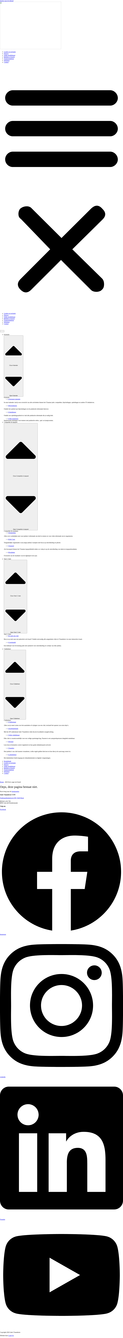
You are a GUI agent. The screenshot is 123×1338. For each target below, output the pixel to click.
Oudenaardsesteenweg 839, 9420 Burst (12, 798)
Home (2, 782)
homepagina (15, 791)
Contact (6, 62)
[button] (61, 188)
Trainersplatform (9, 59)
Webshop (7, 60)
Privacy (24, 1332)
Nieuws (6, 53)
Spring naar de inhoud (6, 1)
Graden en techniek (10, 52)
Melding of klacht (9, 57)
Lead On (11, 1335)
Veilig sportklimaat (9, 55)
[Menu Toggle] (2, 331)
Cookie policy (32, 1332)
